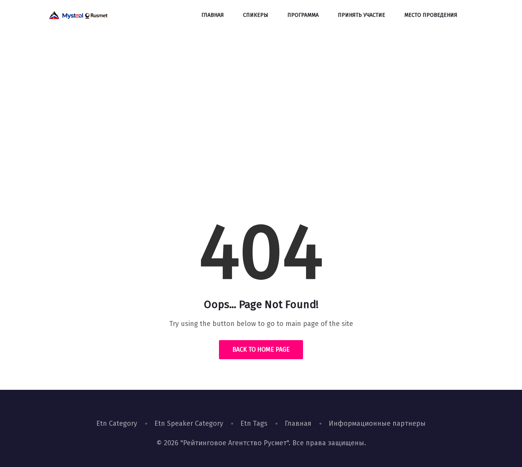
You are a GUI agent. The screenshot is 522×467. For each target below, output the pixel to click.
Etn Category (116, 423)
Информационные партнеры (377, 423)
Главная (212, 15)
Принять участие (361, 15)
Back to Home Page (261, 349)
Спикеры (255, 15)
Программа (303, 15)
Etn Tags (253, 423)
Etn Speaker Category (188, 423)
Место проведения (430, 15)
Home (234, 147)
